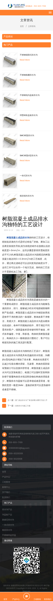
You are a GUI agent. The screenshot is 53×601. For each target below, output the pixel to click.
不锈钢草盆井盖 (9, 535)
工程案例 (6, 482)
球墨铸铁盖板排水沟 (29, 115)
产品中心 (6, 477)
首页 (22, 26)
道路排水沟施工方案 (22, 406)
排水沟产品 (7, 509)
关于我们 (6, 492)
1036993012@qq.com (19, 448)
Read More (25, 60)
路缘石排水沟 (8, 519)
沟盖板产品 (7, 514)
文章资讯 (31, 26)
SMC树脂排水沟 (27, 135)
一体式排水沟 (26, 175)
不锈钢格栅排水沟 (28, 75)
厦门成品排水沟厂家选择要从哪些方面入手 (31, 400)
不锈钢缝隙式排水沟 (29, 55)
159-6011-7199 (40, 6)
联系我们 (6, 497)
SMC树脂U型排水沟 (28, 155)
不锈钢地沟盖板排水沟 (30, 95)
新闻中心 (6, 487)
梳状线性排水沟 (27, 195)
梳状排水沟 (7, 530)
